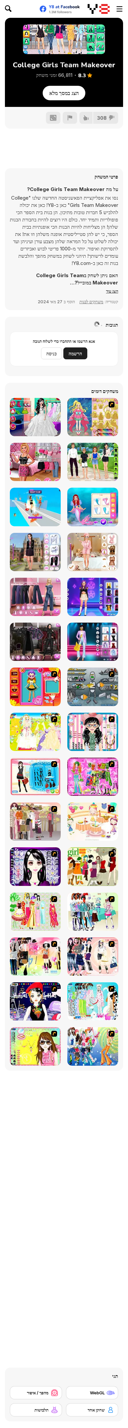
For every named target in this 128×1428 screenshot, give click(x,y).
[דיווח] (70, 118)
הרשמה (75, 353)
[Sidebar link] (119, 9)
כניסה (51, 353)
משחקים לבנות (91, 301)
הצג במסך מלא (64, 93)
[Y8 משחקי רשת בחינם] (99, 9)
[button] (112, 291)
